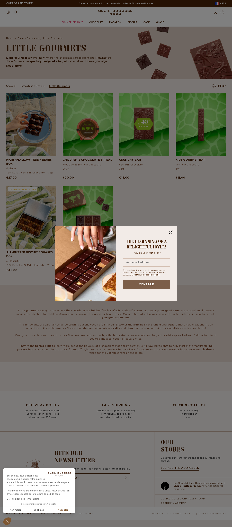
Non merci (15, 509)
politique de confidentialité (146, 275)
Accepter (63, 509)
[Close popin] (171, 232)
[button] (7, 521)
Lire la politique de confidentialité (23, 499)
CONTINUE (146, 284)
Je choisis (39, 509)
